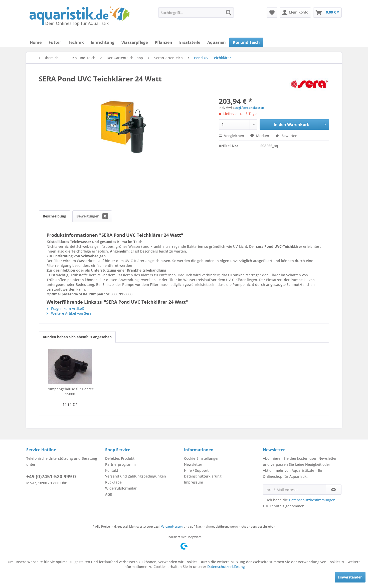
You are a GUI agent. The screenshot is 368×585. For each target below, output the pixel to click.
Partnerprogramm (120, 464)
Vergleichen (233, 135)
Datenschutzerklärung (203, 476)
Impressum (193, 482)
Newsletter (193, 464)
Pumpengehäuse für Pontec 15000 (70, 391)
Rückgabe (113, 482)
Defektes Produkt (119, 458)
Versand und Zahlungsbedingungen (135, 476)
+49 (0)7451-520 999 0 (51, 476)
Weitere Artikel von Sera (71, 313)
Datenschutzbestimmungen (312, 500)
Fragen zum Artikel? (67, 308)
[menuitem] (196, 13)
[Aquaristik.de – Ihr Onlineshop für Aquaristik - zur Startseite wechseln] (79, 16)
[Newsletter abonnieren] (333, 490)
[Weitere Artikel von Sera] (309, 83)
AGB (108, 494)
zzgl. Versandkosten (249, 107)
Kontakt (111, 470)
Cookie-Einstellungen (202, 458)
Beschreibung (54, 216)
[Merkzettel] (272, 13)
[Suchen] (228, 13)
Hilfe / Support (196, 470)
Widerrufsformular (121, 488)
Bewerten (288, 135)
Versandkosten (172, 526)
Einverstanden (350, 577)
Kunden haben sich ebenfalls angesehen (77, 336)
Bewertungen (91, 216)
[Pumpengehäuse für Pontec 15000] (70, 366)
